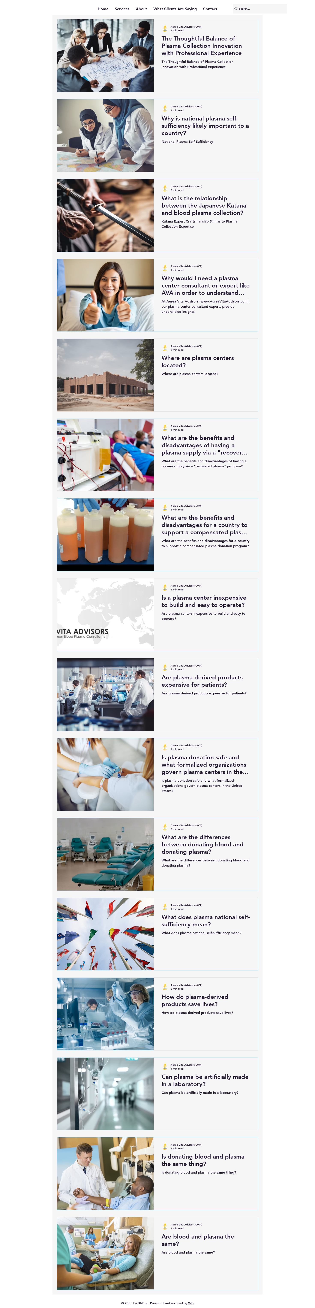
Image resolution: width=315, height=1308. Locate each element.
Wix (191, 1303)
